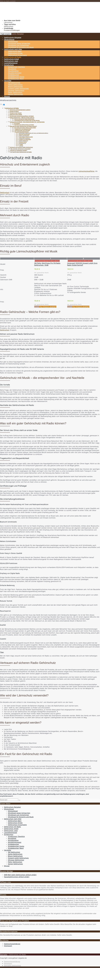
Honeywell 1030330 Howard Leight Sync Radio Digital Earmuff (82, 264)
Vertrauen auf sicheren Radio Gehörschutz (21, 147)
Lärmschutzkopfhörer (86, 171)
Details (36, 307)
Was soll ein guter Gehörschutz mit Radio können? (23, 126)
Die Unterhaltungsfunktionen (22, 131)
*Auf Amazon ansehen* (47, 307)
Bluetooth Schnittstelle (24, 134)
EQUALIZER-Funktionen (24, 138)
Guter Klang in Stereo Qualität (26, 136)
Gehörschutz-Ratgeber (12, 37)
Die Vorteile (17, 123)
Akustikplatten (13, 71)
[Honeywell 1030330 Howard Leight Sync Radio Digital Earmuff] (67, 261)
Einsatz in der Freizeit (15, 113)
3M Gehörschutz (14, 83)
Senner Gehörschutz (15, 94)
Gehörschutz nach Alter (13, 49)
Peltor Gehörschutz (15, 92)
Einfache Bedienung (23, 140)
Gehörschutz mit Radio (12, 57)
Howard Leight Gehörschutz (18, 88)
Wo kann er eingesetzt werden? (18, 150)
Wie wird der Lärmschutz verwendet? (20, 149)
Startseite (3, 954)
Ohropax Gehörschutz (16, 90)
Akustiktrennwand (14, 73)
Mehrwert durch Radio (16, 114)
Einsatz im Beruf (14, 111)
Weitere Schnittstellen (24, 135)
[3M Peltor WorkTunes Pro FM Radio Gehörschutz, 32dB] (34, 261)
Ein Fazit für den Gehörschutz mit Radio (21, 152)
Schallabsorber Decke (16, 77)
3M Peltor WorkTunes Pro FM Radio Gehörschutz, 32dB (47, 264)
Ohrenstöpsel (9, 39)
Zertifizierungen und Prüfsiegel (22, 130)
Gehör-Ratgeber (18, 34)
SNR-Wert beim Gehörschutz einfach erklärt (20, 875)
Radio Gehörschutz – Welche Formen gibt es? (22, 117)
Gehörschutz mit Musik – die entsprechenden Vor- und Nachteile (27, 122)
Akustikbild (12, 69)
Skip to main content (7, 1)
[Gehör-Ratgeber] (24, 17)
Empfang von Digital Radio (25, 139)
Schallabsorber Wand (16, 79)
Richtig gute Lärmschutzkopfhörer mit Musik (22, 116)
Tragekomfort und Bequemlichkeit (23, 129)
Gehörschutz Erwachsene (17, 55)
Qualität (21, 144)
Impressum (8, 946)
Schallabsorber (13, 75)
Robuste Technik (23, 141)
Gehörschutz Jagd (11, 61)
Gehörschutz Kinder (15, 53)
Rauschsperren (22, 143)
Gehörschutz (4, 192)
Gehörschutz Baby (15, 51)
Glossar (7, 96)
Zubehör (21, 145)
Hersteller (7, 81)
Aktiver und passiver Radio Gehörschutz (24, 119)
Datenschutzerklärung (12, 944)
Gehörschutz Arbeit (11, 59)
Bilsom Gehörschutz (15, 86)
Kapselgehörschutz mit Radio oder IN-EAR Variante (27, 120)
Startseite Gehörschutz (12, 965)
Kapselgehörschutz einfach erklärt (16, 877)
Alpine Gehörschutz (15, 84)
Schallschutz (9, 65)
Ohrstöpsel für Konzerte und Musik (21, 47)
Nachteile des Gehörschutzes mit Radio (24, 124)
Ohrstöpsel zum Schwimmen (18, 45)
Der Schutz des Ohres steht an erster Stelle (25, 127)
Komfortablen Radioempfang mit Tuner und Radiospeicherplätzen (33, 133)
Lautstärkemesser (11, 63)
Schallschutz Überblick (16, 67)
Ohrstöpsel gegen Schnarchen (19, 43)
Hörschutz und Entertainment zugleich (20, 109)
